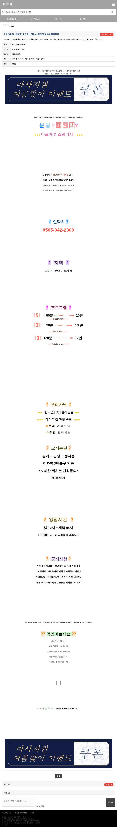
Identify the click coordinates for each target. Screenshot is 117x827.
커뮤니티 (58, 19)
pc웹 (32, 813)
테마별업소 (35, 19)
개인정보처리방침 (21, 813)
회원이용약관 (7, 813)
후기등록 (108, 785)
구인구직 (82, 19)
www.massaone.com (67, 708)
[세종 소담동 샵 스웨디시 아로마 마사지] (59, 683)
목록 (58, 776)
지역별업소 (11, 19)
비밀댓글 (40, 806)
